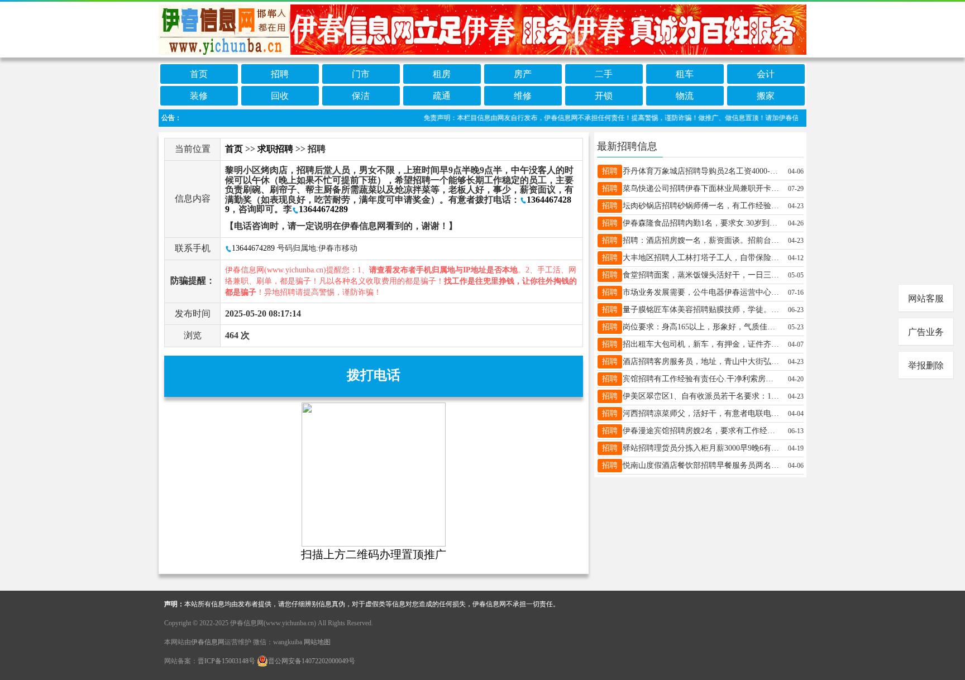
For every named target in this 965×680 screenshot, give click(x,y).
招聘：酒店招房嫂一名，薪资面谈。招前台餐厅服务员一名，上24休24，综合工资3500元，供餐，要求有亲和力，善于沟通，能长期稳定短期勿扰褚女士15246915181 (701, 240)
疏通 (442, 95)
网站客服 (926, 298)
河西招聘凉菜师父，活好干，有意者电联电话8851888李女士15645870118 (701, 413)
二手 (604, 74)
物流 (685, 95)
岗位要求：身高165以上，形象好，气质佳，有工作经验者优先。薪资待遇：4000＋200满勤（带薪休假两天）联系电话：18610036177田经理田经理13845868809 (701, 327)
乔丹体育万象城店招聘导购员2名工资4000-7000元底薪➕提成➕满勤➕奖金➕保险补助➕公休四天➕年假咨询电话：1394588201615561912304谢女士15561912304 (701, 171)
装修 (199, 95)
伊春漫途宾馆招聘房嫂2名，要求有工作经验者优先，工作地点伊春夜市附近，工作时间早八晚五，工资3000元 (701, 431)
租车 (685, 74)
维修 (523, 95)
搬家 (766, 95)
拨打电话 (373, 375)
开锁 (604, 95)
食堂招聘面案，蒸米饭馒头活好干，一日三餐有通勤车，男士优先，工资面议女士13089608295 (701, 275)
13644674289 (323, 209)
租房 (442, 74)
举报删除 (926, 365)
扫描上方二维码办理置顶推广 (373, 554)
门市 (361, 74)
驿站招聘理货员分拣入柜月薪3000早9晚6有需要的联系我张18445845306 (701, 448)
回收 (280, 95)
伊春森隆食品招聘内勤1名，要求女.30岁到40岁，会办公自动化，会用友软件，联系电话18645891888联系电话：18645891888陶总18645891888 (701, 223)
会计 (766, 74)
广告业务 (926, 332)
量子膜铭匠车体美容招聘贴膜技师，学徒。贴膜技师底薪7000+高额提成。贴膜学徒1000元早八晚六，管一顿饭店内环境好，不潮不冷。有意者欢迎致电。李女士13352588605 (701, 309)
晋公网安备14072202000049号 (311, 661)
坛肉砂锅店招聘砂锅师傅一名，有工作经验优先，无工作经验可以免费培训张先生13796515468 (701, 206)
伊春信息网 (207, 642)
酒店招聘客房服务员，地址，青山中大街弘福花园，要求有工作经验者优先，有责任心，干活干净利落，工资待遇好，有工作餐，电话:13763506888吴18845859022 (701, 361)
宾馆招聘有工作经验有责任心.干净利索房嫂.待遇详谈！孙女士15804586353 (701, 379)
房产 (523, 74)
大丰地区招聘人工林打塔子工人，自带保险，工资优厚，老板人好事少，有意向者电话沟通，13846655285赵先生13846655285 (701, 257)
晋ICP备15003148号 (226, 661)
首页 (199, 74)
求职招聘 (275, 149)
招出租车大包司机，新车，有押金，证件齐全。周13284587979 (701, 344)
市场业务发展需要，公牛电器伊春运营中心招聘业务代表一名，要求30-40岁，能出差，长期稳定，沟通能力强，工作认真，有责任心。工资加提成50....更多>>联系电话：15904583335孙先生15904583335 (701, 292)
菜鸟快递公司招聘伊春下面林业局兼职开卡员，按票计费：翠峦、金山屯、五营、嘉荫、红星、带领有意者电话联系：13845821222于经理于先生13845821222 (701, 188)
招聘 (280, 74)
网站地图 (317, 642)
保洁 (361, 95)
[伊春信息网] (482, 28)
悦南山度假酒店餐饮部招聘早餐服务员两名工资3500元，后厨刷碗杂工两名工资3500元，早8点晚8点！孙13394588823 (701, 465)
